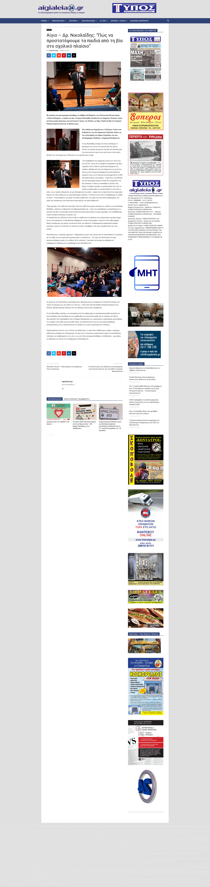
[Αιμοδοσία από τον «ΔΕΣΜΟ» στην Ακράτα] (58, 412)
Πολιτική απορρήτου (139, 21)
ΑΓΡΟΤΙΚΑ (73, 21)
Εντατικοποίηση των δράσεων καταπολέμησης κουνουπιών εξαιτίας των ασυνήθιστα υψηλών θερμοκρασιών (106, 369)
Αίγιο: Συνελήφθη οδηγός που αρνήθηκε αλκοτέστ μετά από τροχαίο (143, 412)
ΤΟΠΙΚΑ (44, 21)
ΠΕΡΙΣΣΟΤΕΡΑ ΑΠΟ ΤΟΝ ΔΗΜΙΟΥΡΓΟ (77, 399)
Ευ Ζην (55, 27)
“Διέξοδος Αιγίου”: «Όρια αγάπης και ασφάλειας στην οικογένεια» (64, 368)
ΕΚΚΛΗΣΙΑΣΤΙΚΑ (88, 21)
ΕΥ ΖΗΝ (103, 21)
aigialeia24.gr (53, 50)
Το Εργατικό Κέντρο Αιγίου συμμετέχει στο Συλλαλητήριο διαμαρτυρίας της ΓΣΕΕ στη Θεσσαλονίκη (144, 422)
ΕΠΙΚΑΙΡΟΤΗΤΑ (58, 21)
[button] (168, 21)
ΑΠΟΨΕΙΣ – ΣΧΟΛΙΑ (118, 21)
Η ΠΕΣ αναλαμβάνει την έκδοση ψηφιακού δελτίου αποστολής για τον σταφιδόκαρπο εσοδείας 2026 (144, 402)
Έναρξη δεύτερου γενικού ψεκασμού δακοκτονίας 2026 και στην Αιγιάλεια (142, 378)
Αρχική (49, 27)
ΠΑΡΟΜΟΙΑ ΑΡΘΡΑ (54, 399)
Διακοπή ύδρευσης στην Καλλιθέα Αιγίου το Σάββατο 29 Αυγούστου (144, 369)
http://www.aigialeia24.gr (68, 384)
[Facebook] (63, 389)
